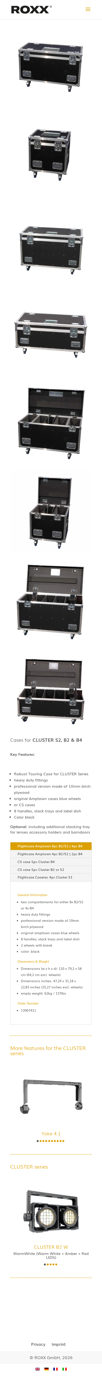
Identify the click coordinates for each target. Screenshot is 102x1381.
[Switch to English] (37, 1369)
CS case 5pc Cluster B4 (36, 861)
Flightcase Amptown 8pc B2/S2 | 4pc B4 (50, 846)
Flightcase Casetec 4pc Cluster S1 (45, 877)
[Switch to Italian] (64, 1369)
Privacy (38, 1344)
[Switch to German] (46, 1369)
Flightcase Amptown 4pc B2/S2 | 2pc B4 (50, 853)
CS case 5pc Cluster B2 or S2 (41, 869)
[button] (38, 1141)
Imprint (59, 1344)
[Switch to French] (55, 1369)
